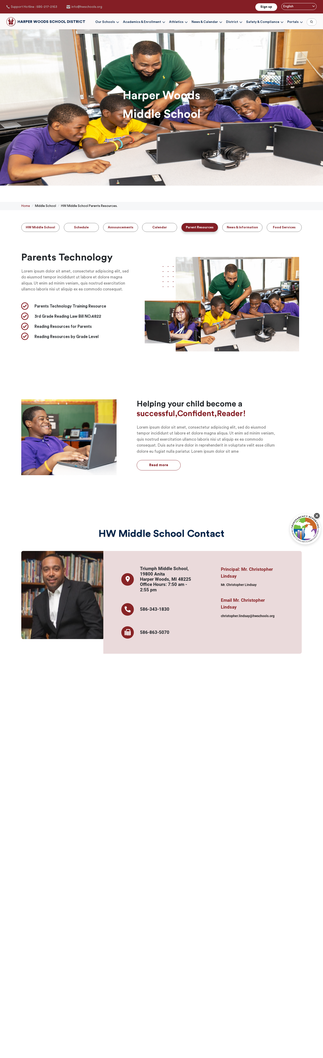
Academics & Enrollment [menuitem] (142, 22)
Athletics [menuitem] (176, 22)
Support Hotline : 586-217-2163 (34, 7)
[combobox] (299, 6)
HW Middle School (40, 227)
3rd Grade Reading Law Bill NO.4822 (68, 316)
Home (25, 206)
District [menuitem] (232, 22)
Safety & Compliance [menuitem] (262, 22)
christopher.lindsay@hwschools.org (248, 616)
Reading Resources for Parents (63, 326)
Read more (158, 465)
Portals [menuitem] (293, 22)
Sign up (266, 7)
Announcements (120, 227)
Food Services (284, 227)
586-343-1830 (154, 609)
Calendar (159, 227)
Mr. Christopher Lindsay (239, 585)
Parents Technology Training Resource (70, 306)
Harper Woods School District (51, 22)
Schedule (81, 227)
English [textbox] (288, 6)
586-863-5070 (154, 632)
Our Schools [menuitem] (105, 22)
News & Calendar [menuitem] (205, 22)
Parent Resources (200, 227)
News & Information (242, 227)
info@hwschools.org (86, 7)
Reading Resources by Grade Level (67, 337)
